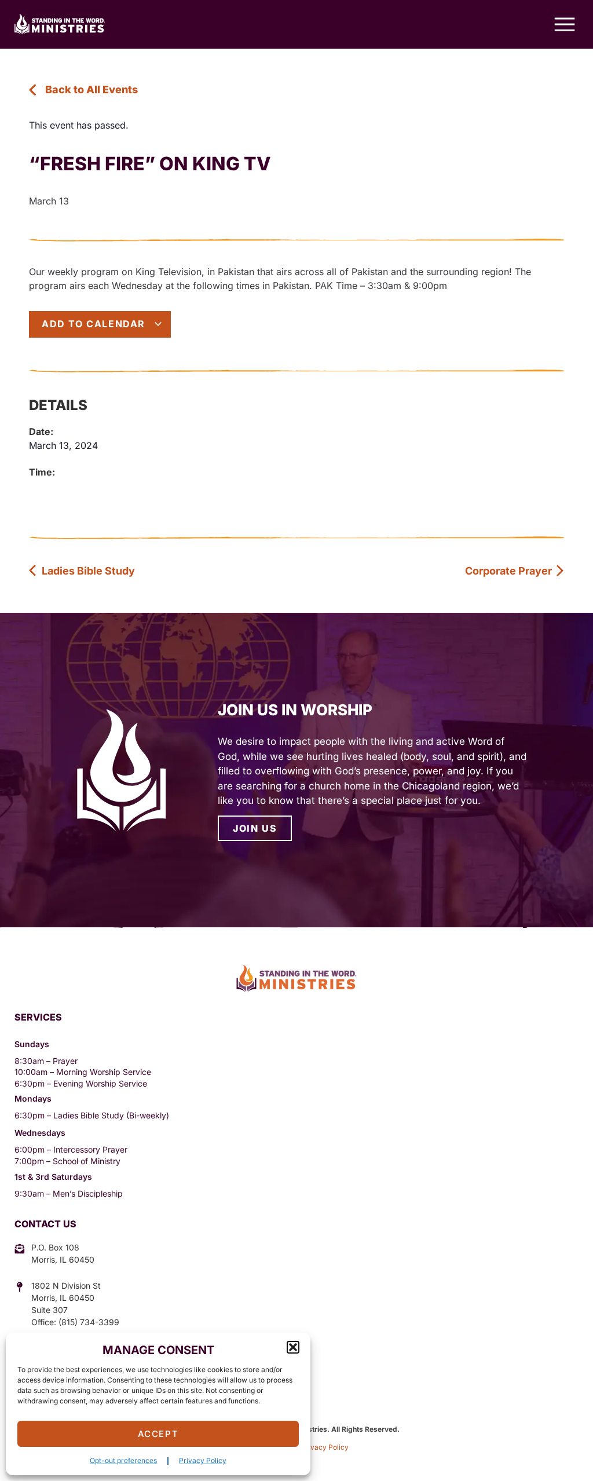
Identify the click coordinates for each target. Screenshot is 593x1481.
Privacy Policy (202, 1460)
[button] (293, 1347)
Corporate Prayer (509, 571)
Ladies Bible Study (87, 571)
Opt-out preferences (123, 1460)
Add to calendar (95, 324)
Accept (158, 1433)
